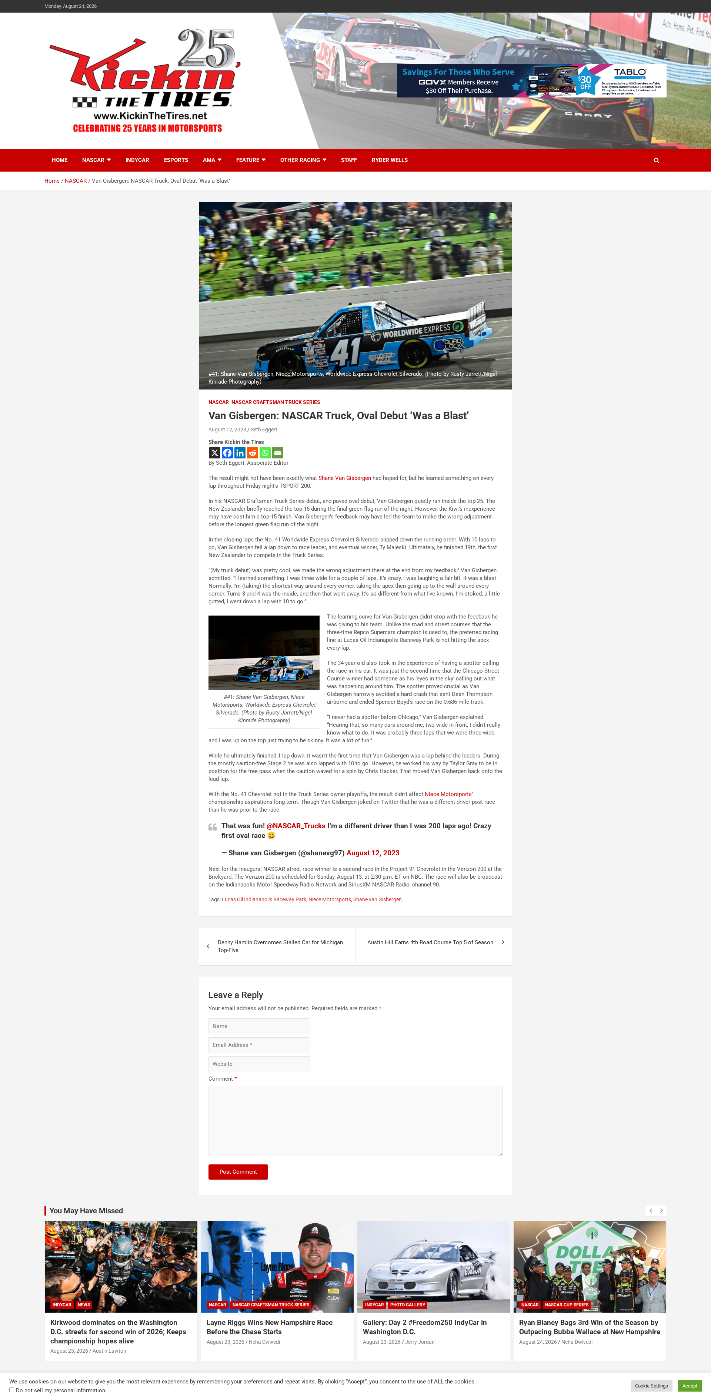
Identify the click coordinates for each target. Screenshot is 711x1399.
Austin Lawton (578, 1351)
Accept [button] (689, 1386)
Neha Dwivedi (108, 1342)
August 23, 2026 (69, 1342)
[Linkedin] (240, 452)
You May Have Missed (86, 1210)
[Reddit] (252, 452)
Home (59, 160)
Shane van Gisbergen (377, 899)
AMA (209, 160)
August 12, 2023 (227, 429)
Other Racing (300, 160)
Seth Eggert (264, 429)
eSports (176, 160)
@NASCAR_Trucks (296, 826)
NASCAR (93, 160)
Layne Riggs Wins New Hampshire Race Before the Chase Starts (113, 1327)
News (553, 1304)
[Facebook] (227, 452)
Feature (247, 160)
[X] (214, 452)
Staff (349, 160)
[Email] (277, 452)
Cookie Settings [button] (651, 1386)
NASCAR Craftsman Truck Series (275, 402)
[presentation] (650, 1211)
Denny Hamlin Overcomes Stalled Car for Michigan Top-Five (280, 946)
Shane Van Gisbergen (344, 478)
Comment (222, 1078)
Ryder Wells (390, 160)
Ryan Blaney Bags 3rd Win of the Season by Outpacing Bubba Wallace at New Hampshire (433, 1327)
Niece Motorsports (448, 794)
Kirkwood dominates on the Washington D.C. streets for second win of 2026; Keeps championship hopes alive (587, 1331)
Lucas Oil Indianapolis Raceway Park (264, 899)
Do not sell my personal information (60, 1390)
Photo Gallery (251, 1304)
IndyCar (137, 160)
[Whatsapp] (265, 452)
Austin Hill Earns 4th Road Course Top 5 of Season (430, 942)
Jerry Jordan (263, 1342)
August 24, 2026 (382, 1342)
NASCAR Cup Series (410, 1304)
